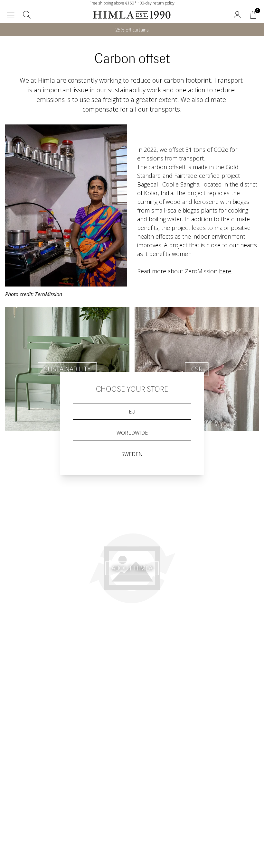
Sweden (132, 454)
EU (132, 411)
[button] (11, 15)
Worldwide (132, 432)
